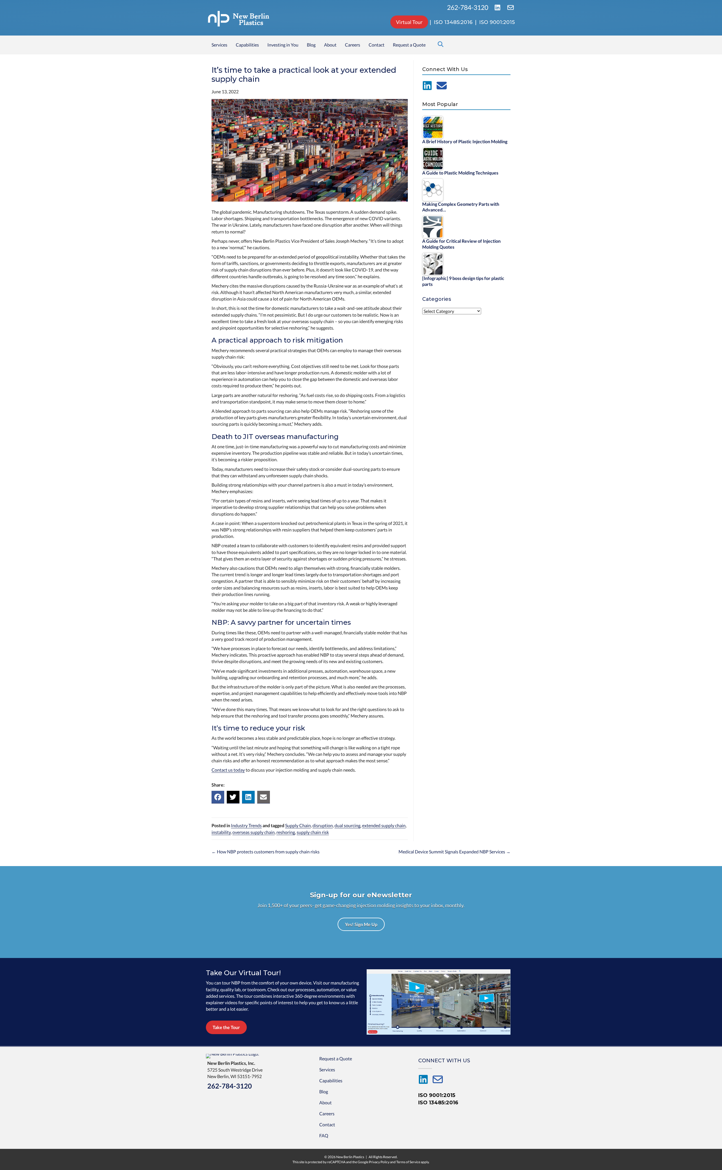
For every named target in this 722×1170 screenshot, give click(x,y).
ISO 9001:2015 (436, 1095)
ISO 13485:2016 (438, 1103)
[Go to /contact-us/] (442, 86)
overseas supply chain (253, 832)
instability (221, 832)
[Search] (439, 44)
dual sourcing (347, 825)
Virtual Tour (409, 22)
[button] (361, 924)
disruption (322, 825)
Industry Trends (246, 825)
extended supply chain (384, 825)
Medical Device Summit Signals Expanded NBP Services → (454, 851)
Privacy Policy (379, 1162)
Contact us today (228, 769)
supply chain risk (313, 832)
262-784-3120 (468, 7)
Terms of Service (408, 1162)
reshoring (285, 832)
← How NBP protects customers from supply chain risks (266, 851)
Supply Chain (298, 825)
